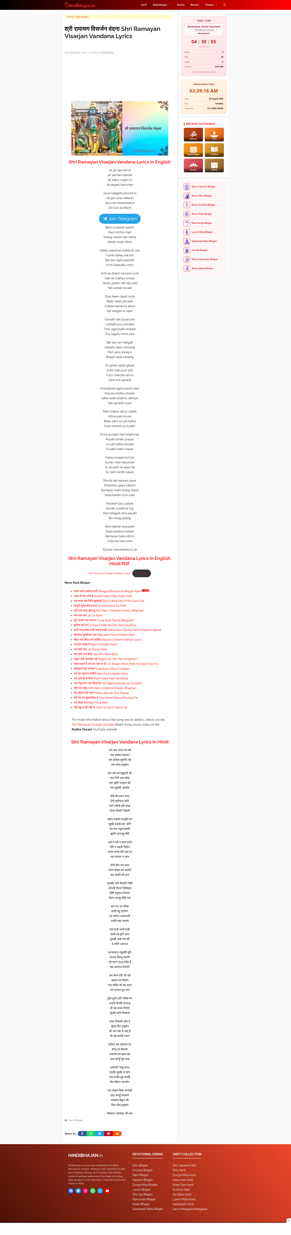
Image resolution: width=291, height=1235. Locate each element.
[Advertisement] (145, 617)
